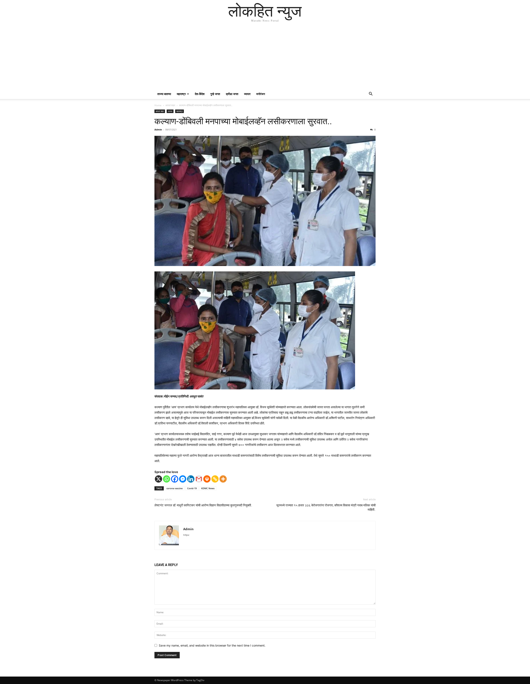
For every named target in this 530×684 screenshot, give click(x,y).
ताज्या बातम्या (164, 94)
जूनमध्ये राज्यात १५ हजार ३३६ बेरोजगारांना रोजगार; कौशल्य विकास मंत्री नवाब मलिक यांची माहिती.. (326, 507)
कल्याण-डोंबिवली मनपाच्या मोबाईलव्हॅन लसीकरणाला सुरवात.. (243, 121)
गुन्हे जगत (215, 94)
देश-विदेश (200, 94)
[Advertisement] (265, 58)
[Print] (207, 479)
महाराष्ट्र (181, 94)
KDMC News (207, 488)
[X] (158, 479)
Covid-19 (192, 488)
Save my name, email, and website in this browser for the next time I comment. (212, 645)
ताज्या (170, 111)
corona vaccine (174, 488)
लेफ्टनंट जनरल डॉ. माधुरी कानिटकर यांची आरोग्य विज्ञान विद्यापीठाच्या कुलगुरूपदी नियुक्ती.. (203, 505)
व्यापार (247, 94)
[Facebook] (174, 479)
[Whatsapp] (166, 479)
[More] (223, 479)
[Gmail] (198, 479)
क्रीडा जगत (232, 94)
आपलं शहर (170, 105)
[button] (371, 94)
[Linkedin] (190, 479)
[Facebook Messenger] (182, 479)
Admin (158, 129)
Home (157, 105)
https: (186, 534)
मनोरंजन (260, 94)
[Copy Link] (215, 479)
